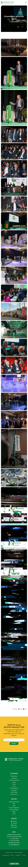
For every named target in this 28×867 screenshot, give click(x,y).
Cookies (24, 855)
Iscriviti (14, 743)
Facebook (15, 821)
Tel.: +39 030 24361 (14, 838)
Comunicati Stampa (14, 809)
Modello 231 (18, 855)
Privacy (12, 855)
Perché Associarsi (14, 788)
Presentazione (14, 776)
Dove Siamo (14, 790)
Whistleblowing (5, 855)
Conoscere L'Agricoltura (14, 807)
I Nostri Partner (14, 792)
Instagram (14, 827)
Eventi (14, 805)
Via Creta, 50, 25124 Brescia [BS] (14, 836)
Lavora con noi (14, 794)
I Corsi (14, 786)
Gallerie (14, 811)
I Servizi (14, 784)
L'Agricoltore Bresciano (14, 801)
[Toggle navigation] (26, 2)
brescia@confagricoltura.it (14, 842)
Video (14, 813)
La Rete (14, 782)
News (14, 803)
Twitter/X (15, 823)
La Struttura (14, 778)
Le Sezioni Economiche (14, 780)
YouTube (15, 825)
